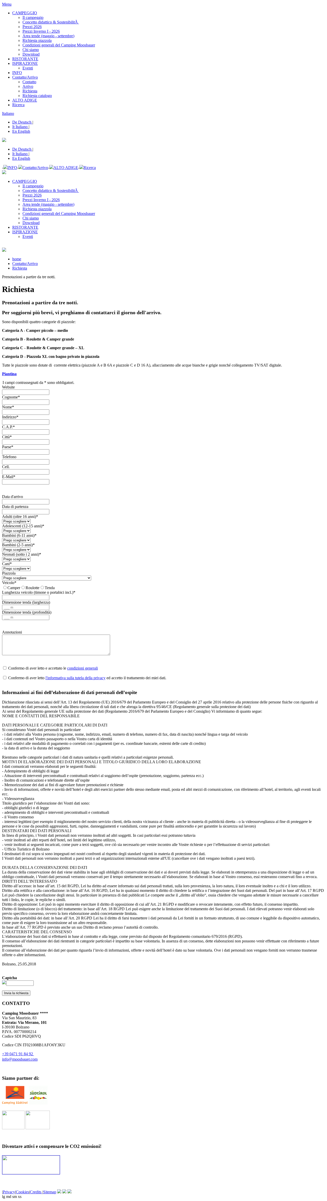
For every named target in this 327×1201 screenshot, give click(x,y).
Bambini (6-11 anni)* (19, 535)
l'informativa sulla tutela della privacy (75, 678)
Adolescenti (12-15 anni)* (23, 526)
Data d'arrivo (12, 496)
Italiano (8, 113)
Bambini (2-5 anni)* (18, 545)
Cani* (7, 564)
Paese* (7, 447)
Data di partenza (15, 506)
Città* (7, 437)
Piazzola (9, 573)
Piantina (9, 374)
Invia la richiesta (16, 993)
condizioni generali (82, 668)
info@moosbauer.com (20, 1059)
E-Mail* (8, 477)
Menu (6, 4)
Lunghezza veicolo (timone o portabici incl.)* (38, 592)
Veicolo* (9, 582)
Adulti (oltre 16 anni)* (20, 516)
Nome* (8, 407)
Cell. (6, 467)
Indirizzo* (10, 417)
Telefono (9, 457)
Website (8, 387)
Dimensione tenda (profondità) (26, 612)
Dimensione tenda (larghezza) (26, 602)
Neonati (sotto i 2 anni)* (21, 554)
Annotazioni (12, 632)
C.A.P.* (8, 427)
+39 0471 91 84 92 (18, 1054)
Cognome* (11, 397)
